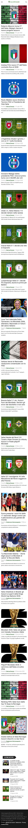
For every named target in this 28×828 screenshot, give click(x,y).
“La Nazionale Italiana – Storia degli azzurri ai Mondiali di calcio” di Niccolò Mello (13, 556)
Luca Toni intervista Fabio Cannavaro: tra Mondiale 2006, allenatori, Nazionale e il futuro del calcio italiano (13, 322)
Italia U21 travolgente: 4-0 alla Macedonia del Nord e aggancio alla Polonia (13, 478)
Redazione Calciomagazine (13, 328)
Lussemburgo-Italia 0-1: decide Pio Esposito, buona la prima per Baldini (14, 283)
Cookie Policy (4, 824)
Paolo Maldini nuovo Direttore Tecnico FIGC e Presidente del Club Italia (13, 102)
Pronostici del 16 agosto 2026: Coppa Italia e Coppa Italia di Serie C (17, 780)
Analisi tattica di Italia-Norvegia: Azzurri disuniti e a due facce (13, 738)
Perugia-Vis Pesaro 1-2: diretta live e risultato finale (16, 797)
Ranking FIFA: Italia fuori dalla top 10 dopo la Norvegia (13, 703)
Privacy (24, 822)
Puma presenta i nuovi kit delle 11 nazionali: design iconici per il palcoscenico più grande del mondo (13, 516)
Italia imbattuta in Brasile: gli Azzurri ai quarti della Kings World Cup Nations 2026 (12, 594)
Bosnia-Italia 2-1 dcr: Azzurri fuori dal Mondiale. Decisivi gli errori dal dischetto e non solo (13, 402)
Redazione (18, 822)
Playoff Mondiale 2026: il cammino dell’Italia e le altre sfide (12, 667)
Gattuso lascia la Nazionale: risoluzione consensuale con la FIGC (13, 363)
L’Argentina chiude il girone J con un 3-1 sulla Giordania (12, 140)
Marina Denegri (10, 32)
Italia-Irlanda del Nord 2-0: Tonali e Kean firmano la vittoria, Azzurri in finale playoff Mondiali (14, 440)
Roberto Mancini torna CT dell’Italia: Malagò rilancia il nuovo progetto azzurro (12, 28)
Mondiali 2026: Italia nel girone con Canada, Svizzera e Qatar (13, 631)
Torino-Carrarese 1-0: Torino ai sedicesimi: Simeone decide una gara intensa (17, 789)
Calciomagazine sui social (8, 822)
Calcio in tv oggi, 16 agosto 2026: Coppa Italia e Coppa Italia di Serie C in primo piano (17, 772)
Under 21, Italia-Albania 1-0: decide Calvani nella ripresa (12, 212)
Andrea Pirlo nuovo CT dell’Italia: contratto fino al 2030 (14, 66)
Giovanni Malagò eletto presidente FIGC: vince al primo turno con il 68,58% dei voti (13, 176)
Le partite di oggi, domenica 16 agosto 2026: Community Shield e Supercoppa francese (17, 763)
